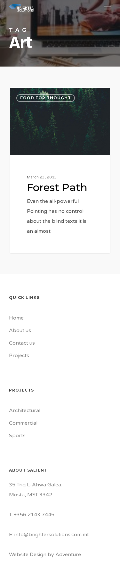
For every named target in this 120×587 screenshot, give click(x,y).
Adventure (68, 554)
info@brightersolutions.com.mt (51, 534)
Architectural (24, 410)
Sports (17, 435)
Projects (19, 355)
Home (16, 318)
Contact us (22, 343)
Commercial (23, 423)
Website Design (27, 554)
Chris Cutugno (36, 95)
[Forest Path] (60, 170)
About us (20, 330)
